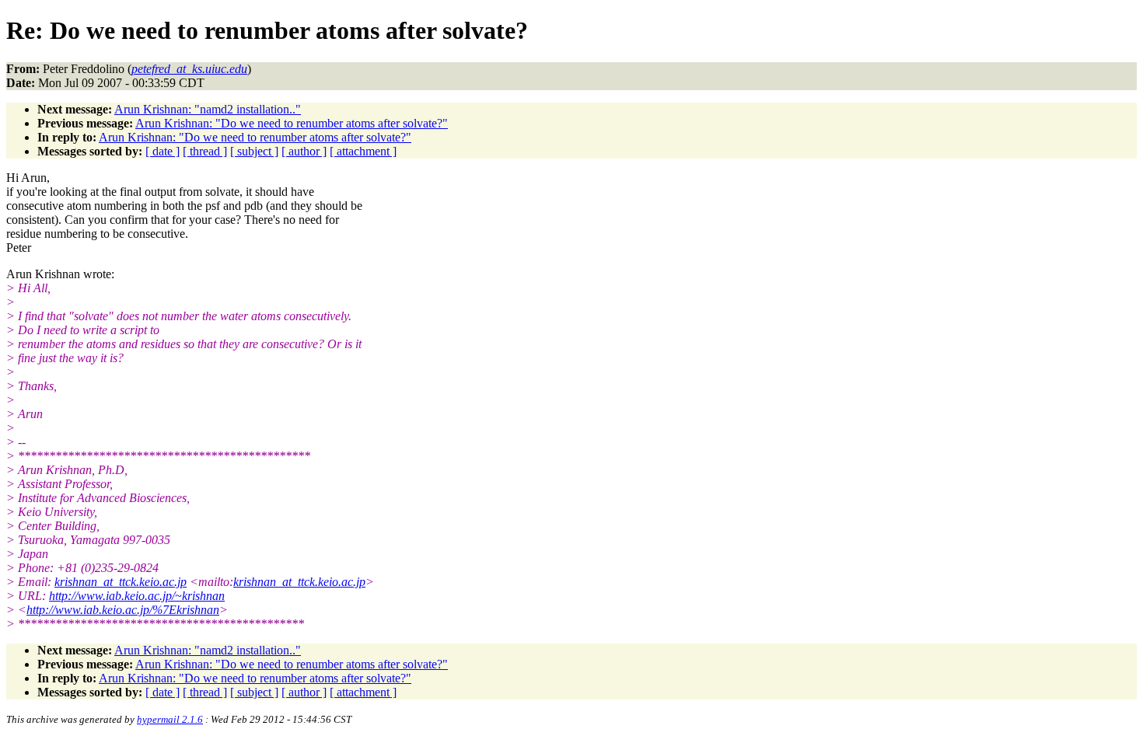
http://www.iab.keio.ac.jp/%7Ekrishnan (122, 609)
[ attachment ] (363, 151)
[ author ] (304, 151)
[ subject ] (254, 151)
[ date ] (162, 151)
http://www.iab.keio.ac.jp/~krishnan (137, 595)
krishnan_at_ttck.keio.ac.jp (120, 581)
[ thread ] (205, 151)
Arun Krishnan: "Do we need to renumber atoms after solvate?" (291, 123)
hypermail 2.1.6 (170, 719)
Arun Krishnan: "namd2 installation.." (207, 109)
